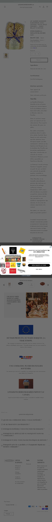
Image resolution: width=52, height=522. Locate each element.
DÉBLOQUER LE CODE (39, 265)
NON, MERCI (39, 269)
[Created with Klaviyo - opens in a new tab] (26, 276)
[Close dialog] (50, 247)
